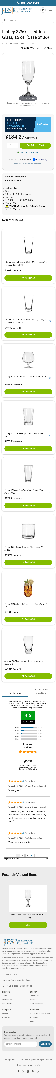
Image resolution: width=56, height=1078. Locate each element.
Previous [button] (4, 906)
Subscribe (45, 1044)
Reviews (16, 693)
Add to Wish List (31, 48)
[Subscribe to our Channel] (28, 1071)
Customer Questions (42, 691)
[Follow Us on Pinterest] (32, 1071)
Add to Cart (37, 145)
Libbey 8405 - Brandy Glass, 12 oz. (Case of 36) (25, 377)
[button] (50, 10)
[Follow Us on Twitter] (23, 1071)
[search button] (5, 20)
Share (49, 48)
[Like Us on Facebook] (18, 1071)
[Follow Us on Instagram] (37, 1071)
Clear (28, 925)
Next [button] (52, 906)
